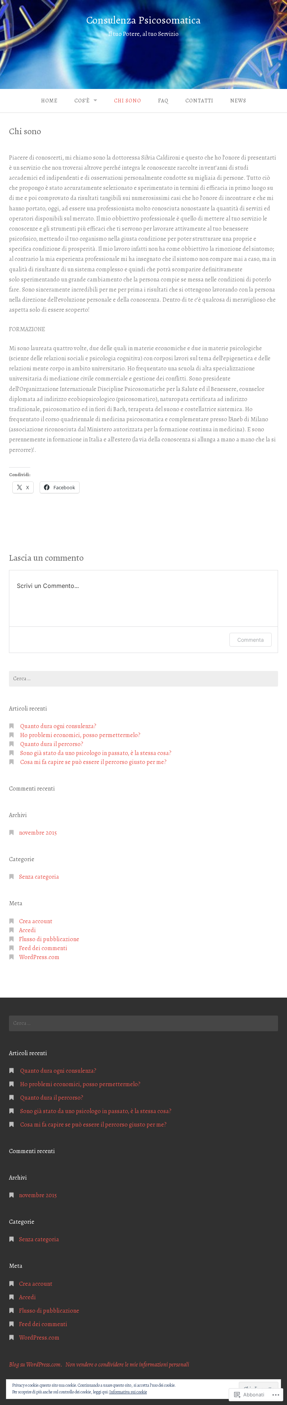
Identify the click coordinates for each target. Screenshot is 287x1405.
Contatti (199, 100)
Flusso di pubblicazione (49, 939)
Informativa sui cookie (128, 1392)
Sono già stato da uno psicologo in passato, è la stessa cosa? (96, 753)
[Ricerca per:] (143, 679)
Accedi (27, 930)
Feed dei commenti (43, 948)
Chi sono (127, 100)
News (238, 100)
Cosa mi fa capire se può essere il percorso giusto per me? (93, 762)
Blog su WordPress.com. (35, 1365)
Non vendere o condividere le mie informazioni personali (127, 1365)
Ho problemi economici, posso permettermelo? (80, 735)
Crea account (35, 921)
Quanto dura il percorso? (51, 744)
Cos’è (82, 100)
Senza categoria (39, 877)
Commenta (250, 640)
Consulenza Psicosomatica (143, 20)
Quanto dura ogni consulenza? (58, 726)
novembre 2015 (38, 833)
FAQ (163, 100)
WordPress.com (39, 957)
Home (49, 100)
